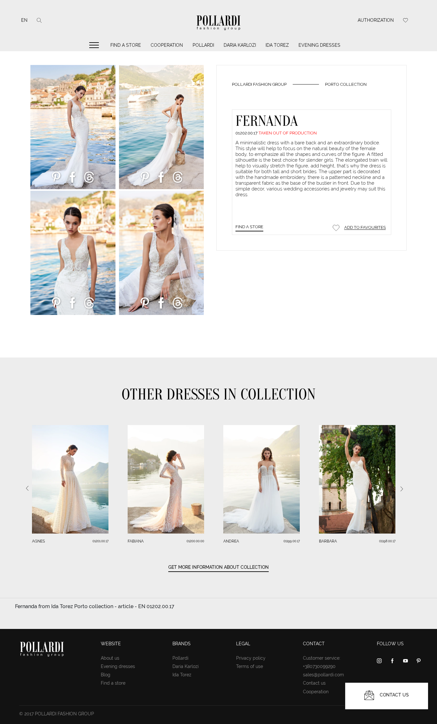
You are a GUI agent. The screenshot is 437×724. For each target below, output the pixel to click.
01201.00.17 (100, 541)
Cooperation (167, 45)
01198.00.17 (387, 541)
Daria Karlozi (240, 45)
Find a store (125, 45)
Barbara (328, 541)
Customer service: (321, 658)
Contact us (314, 683)
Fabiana (136, 541)
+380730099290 (319, 666)
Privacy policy (251, 658)
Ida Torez (277, 45)
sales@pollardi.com (323, 674)
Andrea (231, 541)
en (24, 20)
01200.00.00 (195, 541)
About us (110, 658)
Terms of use (249, 666)
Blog (105, 674)
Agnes (38, 541)
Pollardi (203, 45)
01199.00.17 (291, 541)
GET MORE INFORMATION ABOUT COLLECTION (218, 567)
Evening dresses (319, 45)
